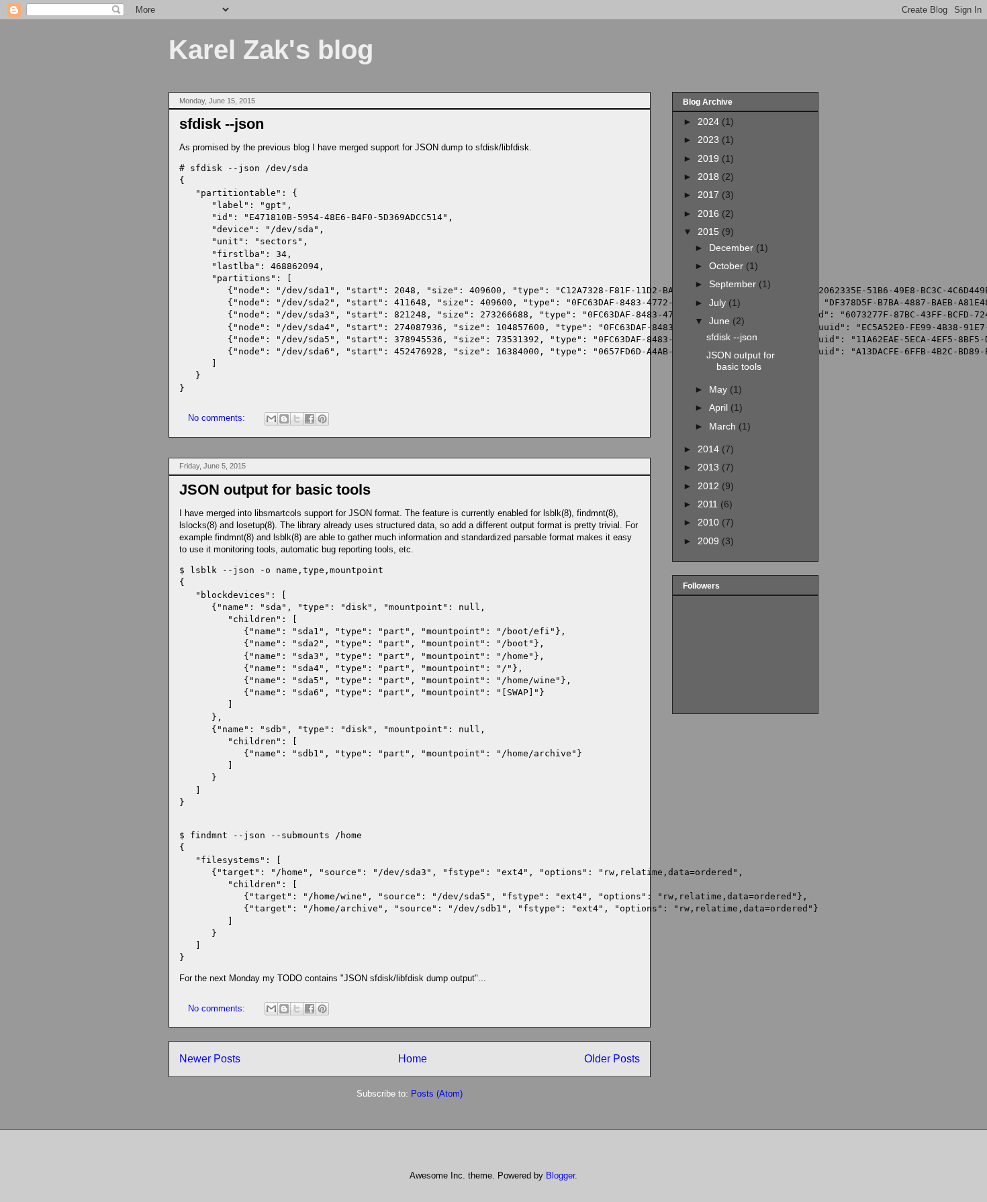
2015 (710, 231)
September (734, 284)
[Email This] (271, 418)
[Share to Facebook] (309, 418)
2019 (710, 158)
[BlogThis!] (284, 418)
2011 (709, 504)
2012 (710, 486)
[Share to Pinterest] (322, 418)
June (721, 320)
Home (412, 1058)
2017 (710, 194)
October (727, 265)
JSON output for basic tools (275, 489)
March (724, 426)
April (720, 407)
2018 (710, 176)
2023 (710, 139)
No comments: (218, 418)
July (718, 302)
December (732, 247)
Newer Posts (209, 1058)
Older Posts (612, 1058)
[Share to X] (296, 418)
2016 (710, 213)
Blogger (560, 1175)
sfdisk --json (221, 123)
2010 (710, 522)
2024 (710, 121)
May (719, 389)
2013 (710, 467)
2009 (710, 541)
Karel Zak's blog (271, 49)
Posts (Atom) (437, 1094)
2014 (710, 449)
